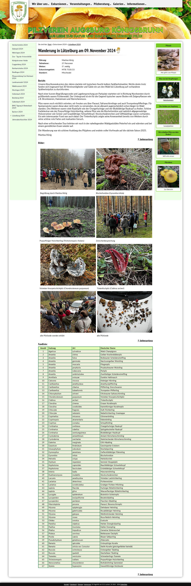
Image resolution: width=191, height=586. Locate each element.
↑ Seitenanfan (145, 341)
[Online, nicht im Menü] (168, 188)
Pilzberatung (102, 4)
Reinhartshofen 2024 (20, 68)
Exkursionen (59, 4)
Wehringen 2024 (18, 53)
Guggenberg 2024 (19, 64)
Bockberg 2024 (18, 98)
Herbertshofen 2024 (20, 45)
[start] (168, 124)
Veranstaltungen (80, 4)
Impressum (87, 584)
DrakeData (123, 584)
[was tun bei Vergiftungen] (168, 98)
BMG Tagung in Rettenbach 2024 (22, 107)
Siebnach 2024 (17, 49)
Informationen (136, 4)
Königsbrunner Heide (20, 61)
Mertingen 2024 (18, 90)
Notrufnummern (168, 100)
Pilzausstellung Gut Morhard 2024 (22, 77)
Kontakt (66, 584)
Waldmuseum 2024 (19, 86)
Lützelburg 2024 (18, 116)
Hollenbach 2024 (18, 94)
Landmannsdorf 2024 (20, 82)
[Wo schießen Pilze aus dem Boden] (168, 154)
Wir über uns (40, 4)
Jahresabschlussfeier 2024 (22, 120)
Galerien (118, 4)
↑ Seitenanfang (145, 139)
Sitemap (80, 584)
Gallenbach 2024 (18, 102)
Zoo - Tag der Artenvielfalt (21, 57)
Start (49, 44)
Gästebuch (73, 584)
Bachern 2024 (17, 112)
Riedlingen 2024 (18, 72)
